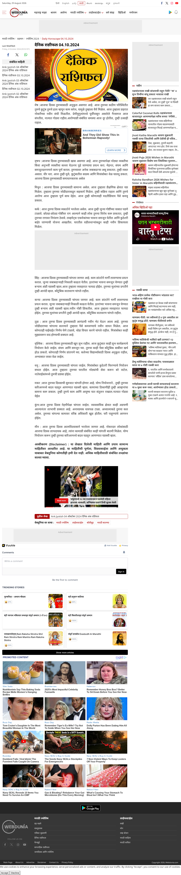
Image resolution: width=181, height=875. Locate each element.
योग (121, 828)
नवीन (139, 85)
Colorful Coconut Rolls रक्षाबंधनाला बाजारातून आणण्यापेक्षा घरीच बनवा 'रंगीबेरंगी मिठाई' (154, 114)
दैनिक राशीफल (40, 837)
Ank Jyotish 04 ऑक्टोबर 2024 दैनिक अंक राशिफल (15, 68)
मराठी (81, 3)
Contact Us (54, 862)
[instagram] (172, 3)
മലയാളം (99, 3)
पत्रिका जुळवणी (40, 832)
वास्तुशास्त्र (38, 828)
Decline (15, 872)
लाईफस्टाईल (95, 12)
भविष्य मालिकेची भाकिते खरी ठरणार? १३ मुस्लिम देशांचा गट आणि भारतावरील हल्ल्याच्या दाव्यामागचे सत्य (155, 341)
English (65, 3)
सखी (122, 823)
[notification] (176, 12)
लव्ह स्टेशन (124, 832)
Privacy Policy (67, 862)
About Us (19, 862)
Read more (61, 500)
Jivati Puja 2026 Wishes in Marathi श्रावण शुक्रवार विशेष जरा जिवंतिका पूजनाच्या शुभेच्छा (154, 159)
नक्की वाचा (142, 290)
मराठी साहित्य (125, 837)
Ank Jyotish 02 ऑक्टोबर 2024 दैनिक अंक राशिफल (15, 95)
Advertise (30, 862)
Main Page (7, 862)
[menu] (5, 12)
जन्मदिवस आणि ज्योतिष (44, 851)
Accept (4, 872)
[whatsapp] (25, 54)
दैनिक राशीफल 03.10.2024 (16, 75)
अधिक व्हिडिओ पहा (142, 207)
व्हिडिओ (122, 12)
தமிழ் (74, 3)
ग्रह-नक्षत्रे (37, 823)
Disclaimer (41, 862)
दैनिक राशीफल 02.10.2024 (16, 88)
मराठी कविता (125, 842)
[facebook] (162, 3)
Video (140, 202)
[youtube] (177, 3)
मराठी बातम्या (103, 522)
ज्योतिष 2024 (32, 38)
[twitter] (167, 3)
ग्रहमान (20, 38)
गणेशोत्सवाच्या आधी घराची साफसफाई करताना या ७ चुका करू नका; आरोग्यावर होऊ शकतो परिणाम (155, 385)
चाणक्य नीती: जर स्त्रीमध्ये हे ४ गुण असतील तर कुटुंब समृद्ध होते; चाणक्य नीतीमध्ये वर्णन (155, 319)
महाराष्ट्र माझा (40, 12)
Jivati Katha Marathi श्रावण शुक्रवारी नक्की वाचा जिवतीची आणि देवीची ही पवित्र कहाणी (153, 137)
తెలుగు (89, 3)
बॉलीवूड (90, 522)
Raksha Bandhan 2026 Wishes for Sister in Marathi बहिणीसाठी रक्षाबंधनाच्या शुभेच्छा (155, 181)
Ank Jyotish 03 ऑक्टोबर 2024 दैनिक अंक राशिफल (15, 82)
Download (42, 98)
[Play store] (170, 12)
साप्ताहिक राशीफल (41, 847)
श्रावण (53, 12)
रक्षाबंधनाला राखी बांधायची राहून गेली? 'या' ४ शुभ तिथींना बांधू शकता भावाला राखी (154, 92)
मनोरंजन (133, 12)
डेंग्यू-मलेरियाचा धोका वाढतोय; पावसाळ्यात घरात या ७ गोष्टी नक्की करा (153, 363)
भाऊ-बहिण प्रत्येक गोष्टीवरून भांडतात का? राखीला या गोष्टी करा (153, 296)
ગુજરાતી (116, 3)
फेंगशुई (37, 842)
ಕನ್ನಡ (108, 3)
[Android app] (90, 808)
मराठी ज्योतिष (77, 12)
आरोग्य (63, 12)
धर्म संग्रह (110, 12)
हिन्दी (57, 3)
